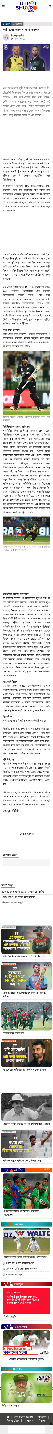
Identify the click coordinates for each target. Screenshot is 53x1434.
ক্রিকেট (18, 24)
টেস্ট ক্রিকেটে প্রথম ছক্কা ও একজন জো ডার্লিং (23, 892)
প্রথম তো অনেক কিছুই (12, 902)
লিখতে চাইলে (13, 1421)
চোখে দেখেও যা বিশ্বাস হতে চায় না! (18, 897)
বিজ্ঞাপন (42, 1421)
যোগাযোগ (28, 1421)
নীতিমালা (42, 1417)
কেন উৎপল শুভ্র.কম (23, 1417)
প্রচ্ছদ (7, 23)
